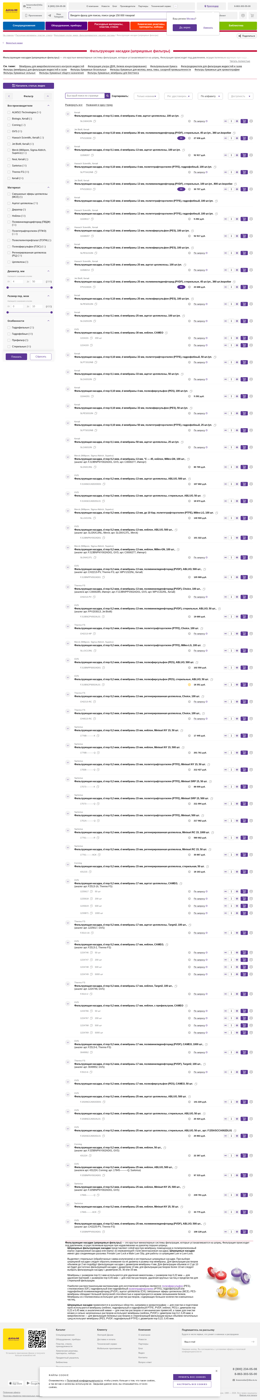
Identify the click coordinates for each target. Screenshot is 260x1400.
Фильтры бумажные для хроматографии (217, 69)
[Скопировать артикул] (94, 121)
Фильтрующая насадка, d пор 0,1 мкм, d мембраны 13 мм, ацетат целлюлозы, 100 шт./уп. (127, 150)
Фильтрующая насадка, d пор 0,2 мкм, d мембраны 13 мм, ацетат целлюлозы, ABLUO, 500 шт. (130, 478)
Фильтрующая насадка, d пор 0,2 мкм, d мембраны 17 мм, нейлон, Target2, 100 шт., (123, 986)
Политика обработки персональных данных (22, 1396)
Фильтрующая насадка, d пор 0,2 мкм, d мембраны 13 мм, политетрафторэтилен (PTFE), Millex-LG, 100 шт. (137, 645)
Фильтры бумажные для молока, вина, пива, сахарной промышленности (150, 69)
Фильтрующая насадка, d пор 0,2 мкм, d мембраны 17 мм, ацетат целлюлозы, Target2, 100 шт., (130, 925)
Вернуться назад (14, 43)
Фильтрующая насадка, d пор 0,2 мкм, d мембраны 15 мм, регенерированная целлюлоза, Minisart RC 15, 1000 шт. (142, 832)
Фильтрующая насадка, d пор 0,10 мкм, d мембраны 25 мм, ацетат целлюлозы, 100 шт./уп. (128, 264)
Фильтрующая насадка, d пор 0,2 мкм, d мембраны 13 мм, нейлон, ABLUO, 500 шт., (123, 529)
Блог (115, 6)
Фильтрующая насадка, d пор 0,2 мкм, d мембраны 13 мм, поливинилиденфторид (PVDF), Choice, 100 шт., (137, 589)
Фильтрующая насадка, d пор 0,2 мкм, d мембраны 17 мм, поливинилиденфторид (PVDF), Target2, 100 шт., (137, 1064)
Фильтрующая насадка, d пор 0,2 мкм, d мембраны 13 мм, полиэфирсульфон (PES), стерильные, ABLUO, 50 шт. (141, 679)
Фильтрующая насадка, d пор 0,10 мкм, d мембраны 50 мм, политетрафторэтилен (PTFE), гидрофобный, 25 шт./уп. (143, 425)
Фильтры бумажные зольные (19, 73)
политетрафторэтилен (141, 1288)
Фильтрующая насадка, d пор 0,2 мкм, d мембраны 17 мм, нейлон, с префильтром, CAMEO (128, 1005)
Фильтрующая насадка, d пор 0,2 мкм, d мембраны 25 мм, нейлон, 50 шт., (118, 1147)
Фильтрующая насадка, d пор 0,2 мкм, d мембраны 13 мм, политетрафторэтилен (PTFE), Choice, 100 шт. (136, 628)
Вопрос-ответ (145, 1362)
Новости (105, 6)
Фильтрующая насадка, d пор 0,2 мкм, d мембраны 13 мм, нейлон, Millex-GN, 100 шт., (124, 549)
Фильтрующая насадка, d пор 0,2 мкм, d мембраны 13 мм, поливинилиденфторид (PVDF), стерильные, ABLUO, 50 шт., (145, 608)
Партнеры (143, 6)
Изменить (208, 27)
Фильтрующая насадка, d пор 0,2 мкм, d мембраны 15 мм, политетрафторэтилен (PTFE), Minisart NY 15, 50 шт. (140, 764)
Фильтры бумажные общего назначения (61, 73)
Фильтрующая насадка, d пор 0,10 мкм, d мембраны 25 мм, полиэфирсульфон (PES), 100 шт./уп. (131, 298)
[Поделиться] (187, 116)
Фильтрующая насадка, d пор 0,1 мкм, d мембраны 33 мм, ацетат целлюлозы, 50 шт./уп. (126, 374)
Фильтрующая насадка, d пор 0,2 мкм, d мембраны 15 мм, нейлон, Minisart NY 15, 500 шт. (127, 747)
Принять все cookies (192, 1377)
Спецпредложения (24, 25)
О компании (92, 6)
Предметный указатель (67, 1358)
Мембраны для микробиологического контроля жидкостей (51, 66)
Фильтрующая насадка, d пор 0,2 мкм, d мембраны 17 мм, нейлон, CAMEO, (119, 944)
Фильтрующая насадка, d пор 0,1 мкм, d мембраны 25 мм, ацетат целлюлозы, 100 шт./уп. (127, 315)
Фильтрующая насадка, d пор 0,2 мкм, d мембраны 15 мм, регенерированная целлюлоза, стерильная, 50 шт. (139, 866)
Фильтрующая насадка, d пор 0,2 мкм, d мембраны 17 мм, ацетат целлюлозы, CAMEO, (126, 883)
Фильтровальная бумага (163, 66)
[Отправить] (253, 1342)
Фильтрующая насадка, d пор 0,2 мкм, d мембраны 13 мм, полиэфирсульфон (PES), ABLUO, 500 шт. (134, 662)
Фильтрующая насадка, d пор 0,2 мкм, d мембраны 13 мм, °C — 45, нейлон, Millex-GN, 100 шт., (129, 459)
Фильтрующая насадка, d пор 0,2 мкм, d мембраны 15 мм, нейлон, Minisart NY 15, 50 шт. (126, 730)
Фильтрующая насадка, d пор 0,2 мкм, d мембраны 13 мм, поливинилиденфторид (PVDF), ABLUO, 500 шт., (138, 569)
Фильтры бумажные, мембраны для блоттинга (113, 73)
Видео (141, 1353)
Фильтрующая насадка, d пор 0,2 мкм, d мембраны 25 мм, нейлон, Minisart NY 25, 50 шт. (126, 1206)
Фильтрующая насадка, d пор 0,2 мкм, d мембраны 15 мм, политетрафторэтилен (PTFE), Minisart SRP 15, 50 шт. (140, 781)
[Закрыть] (216, 1371)
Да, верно (184, 27)
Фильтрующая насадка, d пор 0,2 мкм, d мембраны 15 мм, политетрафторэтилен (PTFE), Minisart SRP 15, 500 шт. (141, 798)
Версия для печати (248, 1395)
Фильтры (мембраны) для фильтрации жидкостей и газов (35, 69)
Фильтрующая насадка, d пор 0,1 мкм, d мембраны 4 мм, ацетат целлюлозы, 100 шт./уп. (126, 116)
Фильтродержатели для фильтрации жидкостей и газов (211, 66)
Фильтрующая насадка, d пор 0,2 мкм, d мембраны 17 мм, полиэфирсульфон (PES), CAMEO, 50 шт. (133, 1083)
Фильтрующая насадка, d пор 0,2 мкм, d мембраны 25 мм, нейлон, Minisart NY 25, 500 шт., (127, 1187)
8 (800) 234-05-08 (245, 1369)
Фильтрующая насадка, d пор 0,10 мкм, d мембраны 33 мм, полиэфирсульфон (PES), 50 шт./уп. (131, 408)
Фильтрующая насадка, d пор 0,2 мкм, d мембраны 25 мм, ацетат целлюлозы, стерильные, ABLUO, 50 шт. (137, 1113)
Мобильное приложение (109, 1348)
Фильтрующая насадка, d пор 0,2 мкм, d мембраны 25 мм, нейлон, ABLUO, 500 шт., (123, 1167)
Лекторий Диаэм (105, 1335)
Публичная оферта (11, 1392)
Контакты (142, 1357)
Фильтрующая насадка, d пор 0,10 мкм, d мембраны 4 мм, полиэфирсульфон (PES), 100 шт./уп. (131, 391)
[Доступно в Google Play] (34, 1383)
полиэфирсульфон (172, 1286)
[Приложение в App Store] (15, 1383)
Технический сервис (161, 6)
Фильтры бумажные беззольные (88, 69)
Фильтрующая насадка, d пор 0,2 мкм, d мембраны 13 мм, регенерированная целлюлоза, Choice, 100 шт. (137, 696)
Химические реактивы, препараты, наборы (151, 25)
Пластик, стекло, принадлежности (64, 1345)
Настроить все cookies (192, 1384)
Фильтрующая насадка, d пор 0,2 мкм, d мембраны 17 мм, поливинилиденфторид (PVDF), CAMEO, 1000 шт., (138, 1044)
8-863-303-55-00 (246, 1374)
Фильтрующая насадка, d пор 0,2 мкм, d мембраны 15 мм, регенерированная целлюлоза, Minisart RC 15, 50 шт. (140, 849)
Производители (127, 6)
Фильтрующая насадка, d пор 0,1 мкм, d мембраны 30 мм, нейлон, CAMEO (118, 332)
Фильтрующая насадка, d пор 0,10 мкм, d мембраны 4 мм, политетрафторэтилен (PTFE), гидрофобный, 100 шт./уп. (143, 167)
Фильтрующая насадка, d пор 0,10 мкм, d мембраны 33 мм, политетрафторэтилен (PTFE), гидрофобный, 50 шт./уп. (143, 357)
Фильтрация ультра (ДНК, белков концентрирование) (117, 66)
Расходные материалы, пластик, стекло (108, 25)
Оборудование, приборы (66, 25)
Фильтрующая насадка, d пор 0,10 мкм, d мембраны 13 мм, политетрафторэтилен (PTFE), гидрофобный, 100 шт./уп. (143, 201)
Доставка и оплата (106, 1339)
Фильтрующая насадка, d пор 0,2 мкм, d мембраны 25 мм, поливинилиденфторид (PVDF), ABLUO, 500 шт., (138, 1223)
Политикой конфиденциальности (85, 1380)
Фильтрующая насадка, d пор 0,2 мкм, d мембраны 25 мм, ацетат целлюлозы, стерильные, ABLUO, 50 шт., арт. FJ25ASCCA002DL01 (153, 1130)
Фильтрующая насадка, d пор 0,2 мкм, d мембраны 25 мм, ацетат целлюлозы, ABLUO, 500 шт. (130, 1096)
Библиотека (236, 25)
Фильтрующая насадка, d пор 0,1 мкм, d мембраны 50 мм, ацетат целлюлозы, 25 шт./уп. (126, 442)
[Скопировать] (182, 116)
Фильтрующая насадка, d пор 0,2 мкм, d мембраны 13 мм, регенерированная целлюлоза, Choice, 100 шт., (137, 713)
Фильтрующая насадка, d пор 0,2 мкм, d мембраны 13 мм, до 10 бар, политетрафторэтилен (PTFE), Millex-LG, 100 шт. (144, 512)
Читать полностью (240, 61)
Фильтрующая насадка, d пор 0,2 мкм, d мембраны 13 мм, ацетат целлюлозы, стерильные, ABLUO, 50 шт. (137, 495)
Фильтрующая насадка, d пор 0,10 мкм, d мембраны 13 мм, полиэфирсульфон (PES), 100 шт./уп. (131, 230)
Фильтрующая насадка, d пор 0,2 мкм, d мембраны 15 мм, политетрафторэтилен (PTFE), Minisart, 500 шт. (137, 815)
